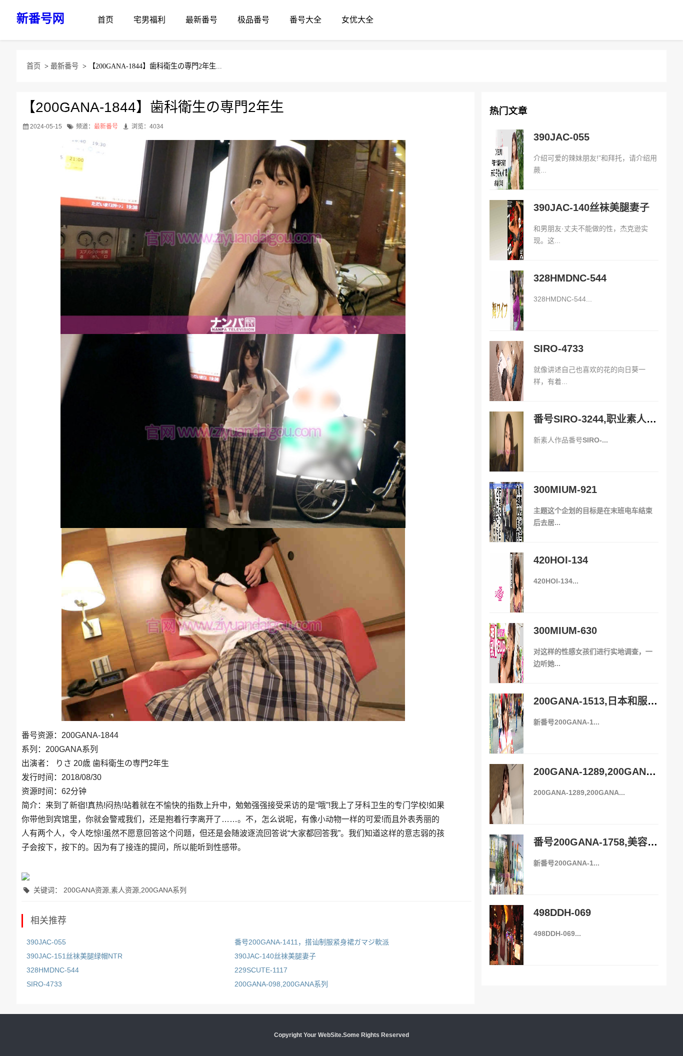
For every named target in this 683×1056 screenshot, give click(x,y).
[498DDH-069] (507, 945)
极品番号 (254, 20)
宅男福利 (150, 20)
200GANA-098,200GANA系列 (281, 984)
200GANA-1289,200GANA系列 (603, 771)
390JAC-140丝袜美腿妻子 (275, 956)
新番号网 (40, 18)
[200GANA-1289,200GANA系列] (507, 804)
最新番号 (202, 20)
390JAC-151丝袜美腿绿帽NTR (74, 956)
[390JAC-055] (507, 170)
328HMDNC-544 (52, 970)
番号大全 (306, 20)
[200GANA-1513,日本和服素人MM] (507, 734)
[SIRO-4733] (507, 381)
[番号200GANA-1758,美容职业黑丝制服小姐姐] (507, 875)
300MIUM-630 (565, 630)
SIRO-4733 (44, 984)
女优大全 (358, 20)
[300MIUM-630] (507, 663)
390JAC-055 (46, 942)
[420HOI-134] (507, 593)
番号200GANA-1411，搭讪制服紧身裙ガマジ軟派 (311, 942)
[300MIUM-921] (507, 522)
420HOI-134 (561, 560)
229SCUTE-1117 (261, 970)
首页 (106, 20)
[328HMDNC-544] (507, 311)
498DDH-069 (562, 912)
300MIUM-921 (565, 489)
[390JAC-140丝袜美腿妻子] (507, 240)
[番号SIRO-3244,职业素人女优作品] (507, 452)
